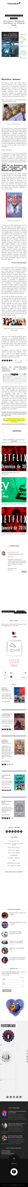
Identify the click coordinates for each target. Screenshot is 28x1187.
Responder (24, 571)
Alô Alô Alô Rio (14, 841)
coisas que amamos (14, 852)
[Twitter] (7, 831)
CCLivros (14, 18)
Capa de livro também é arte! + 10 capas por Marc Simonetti (17, 1124)
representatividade (14, 863)
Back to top (14, 1163)
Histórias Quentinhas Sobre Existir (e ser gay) (17, 922)
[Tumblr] (12, 831)
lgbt (13, 860)
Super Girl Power (13, 850)
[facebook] (9, 831)
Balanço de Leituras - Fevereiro (13, 504)
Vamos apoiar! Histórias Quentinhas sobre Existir (15, 932)
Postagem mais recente (8, 611)
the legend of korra (13, 865)
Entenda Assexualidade (8, 1153)
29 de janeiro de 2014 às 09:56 (15, 554)
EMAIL (12, 984)
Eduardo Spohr (21, 420)
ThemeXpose (14, 1185)
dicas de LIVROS (6, 1152)
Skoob (24, 57)
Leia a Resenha (6, 701)
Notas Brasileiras (14, 847)
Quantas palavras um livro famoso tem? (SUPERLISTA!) (15, 1136)
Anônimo (16, 431)
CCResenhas (5, 420)
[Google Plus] (21, 831)
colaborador (14, 855)
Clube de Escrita (6, 1150)
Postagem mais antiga (20, 613)
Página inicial (20, 611)
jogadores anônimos (14, 858)
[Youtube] (18, 831)
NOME (12, 979)
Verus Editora (14, 421)
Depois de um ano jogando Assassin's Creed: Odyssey (16, 941)
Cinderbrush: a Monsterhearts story (16, 948)
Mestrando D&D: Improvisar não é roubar (17, 913)
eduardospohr (13, 552)
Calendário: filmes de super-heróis (14, 844)
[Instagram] (15, 831)
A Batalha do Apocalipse (14, 15)
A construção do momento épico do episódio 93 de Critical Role (17, 958)
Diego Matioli (12, 420)
